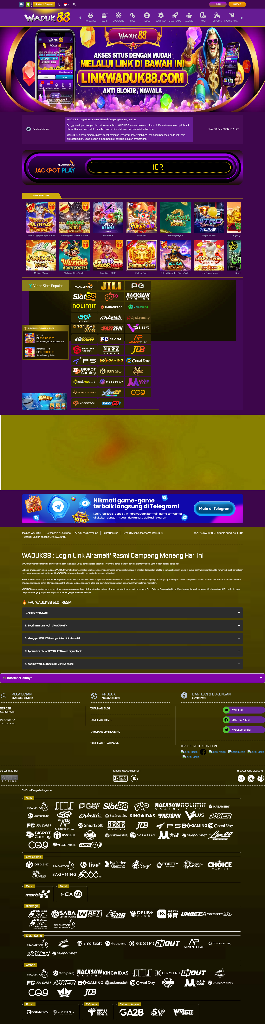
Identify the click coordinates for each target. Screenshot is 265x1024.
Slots (104, 20)
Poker (203, 20)
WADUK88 (27, 563)
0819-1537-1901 (241, 719)
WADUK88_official (241, 729)
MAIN (43, 217)
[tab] (84, 285)
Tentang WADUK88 (32, 533)
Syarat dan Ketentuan (86, 533)
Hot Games (90, 20)
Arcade (189, 20)
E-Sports (217, 20)
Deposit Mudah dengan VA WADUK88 (143, 533)
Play (68, 170)
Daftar (237, 4)
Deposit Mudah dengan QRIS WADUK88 (45, 536)
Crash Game (175, 20)
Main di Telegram (45, 4)
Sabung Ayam (231, 20)
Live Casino (118, 20)
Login (218, 4)
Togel (147, 20)
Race (132, 20)
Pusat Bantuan (110, 533)
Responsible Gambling (59, 533)
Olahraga (161, 20)
